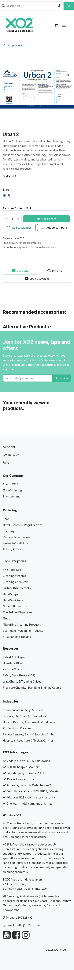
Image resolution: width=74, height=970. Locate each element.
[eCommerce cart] (56, 25)
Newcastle (38, 905)
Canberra (24, 905)
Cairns (50, 905)
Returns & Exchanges (17, 537)
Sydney (66, 901)
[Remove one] (6, 218)
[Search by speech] (59, 5)
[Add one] (18, 218)
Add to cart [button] (48, 219)
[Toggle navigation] (64, 25)
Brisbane (54, 901)
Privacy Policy (12, 549)
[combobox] (32, 6)
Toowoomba (11, 910)
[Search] (69, 6)
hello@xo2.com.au (28, 925)
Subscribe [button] (61, 378)
